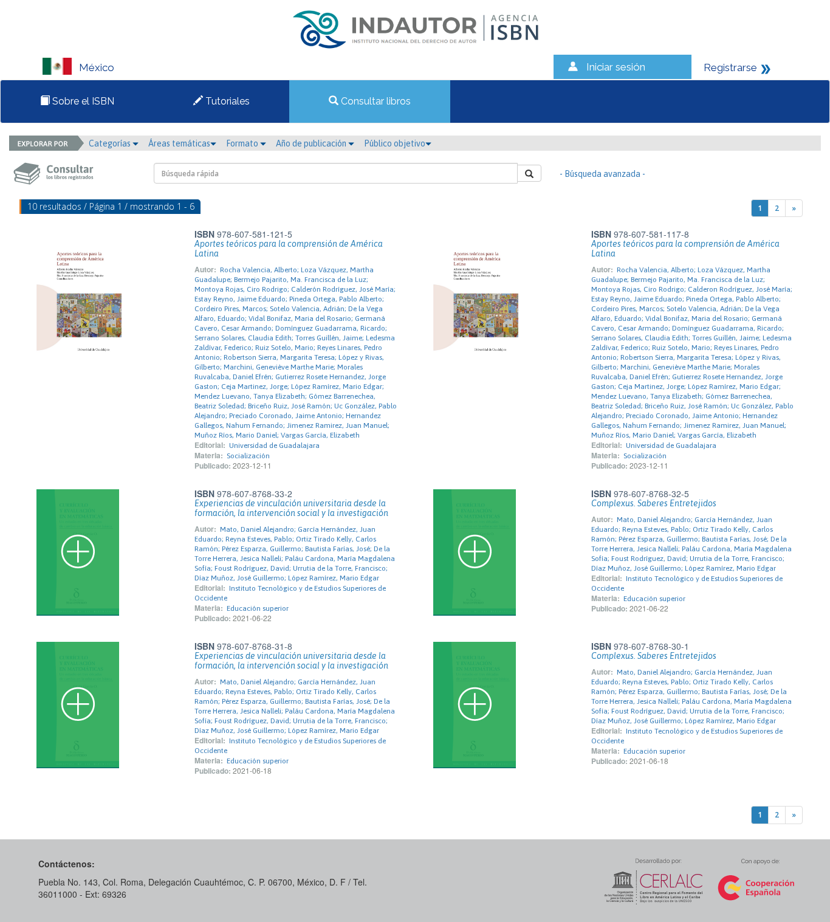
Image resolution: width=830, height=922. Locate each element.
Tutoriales (226, 101)
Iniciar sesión (615, 67)
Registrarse (730, 67)
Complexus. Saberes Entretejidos (653, 503)
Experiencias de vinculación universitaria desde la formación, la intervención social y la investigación (291, 508)
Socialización (248, 456)
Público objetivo (394, 143)
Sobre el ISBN (82, 101)
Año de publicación (312, 143)
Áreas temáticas (179, 143)
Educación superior (258, 608)
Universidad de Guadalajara (274, 445)
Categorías (110, 143)
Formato (243, 143)
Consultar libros (374, 101)
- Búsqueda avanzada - (602, 174)
